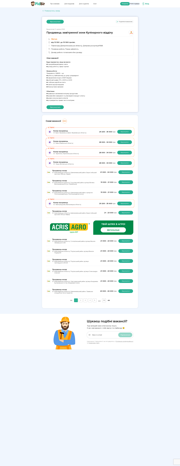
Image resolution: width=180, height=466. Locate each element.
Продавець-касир (59, 171)
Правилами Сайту (93, 343)
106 (104, 300)
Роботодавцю (134, 4)
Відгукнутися (55, 22)
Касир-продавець (60, 131)
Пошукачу (125, 4)
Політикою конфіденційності (124, 341)
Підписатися (125, 335)
